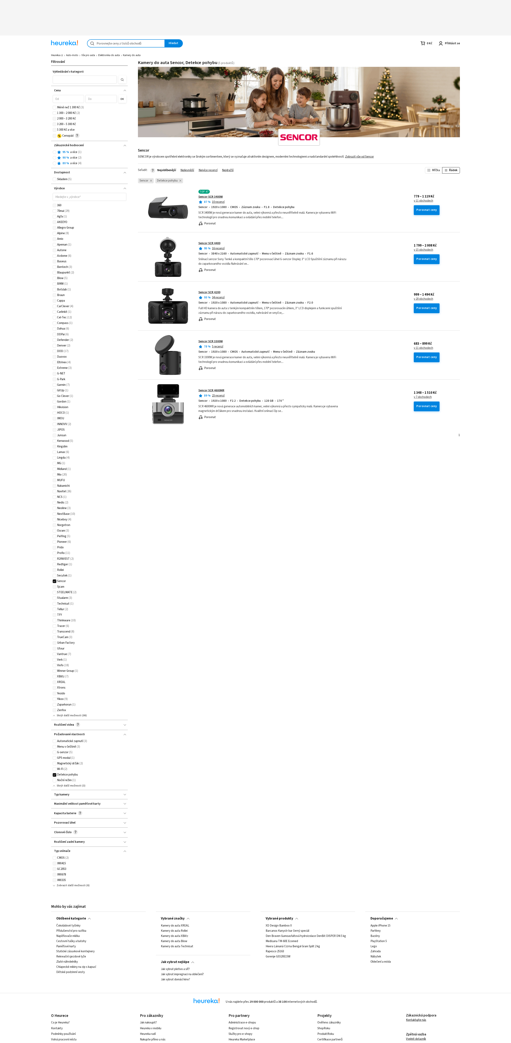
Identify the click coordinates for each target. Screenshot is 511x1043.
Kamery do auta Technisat (177, 946)
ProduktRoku (325, 1034)
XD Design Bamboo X (279, 926)
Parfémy (375, 931)
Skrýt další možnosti (69, 715)
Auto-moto (72, 55)
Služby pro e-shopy (240, 1034)
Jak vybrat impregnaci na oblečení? (182, 974)
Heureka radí (148, 1034)
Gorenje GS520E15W (278, 957)
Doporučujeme (381, 918)
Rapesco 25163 (275, 951)
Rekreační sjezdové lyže (71, 957)
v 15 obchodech (423, 250)
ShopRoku (323, 1028)
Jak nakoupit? (148, 1022)
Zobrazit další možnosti (71, 885)
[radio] (54, 152)
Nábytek (375, 957)
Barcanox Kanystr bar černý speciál (287, 931)
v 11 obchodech (423, 201)
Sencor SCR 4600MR (211, 390)
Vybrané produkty (279, 918)
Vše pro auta (88, 55)
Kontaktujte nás (416, 1020)
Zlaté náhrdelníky (67, 962)
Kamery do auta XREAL (175, 926)
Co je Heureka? (60, 1022)
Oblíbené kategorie (71, 918)
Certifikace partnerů (330, 1039)
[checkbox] (54, 107)
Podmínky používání (63, 1034)
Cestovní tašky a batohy (71, 941)
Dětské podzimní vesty (70, 972)
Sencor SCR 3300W (210, 341)
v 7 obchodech (423, 397)
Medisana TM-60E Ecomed (282, 941)
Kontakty (57, 1028)
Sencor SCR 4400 (209, 243)
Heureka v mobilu (150, 1028)
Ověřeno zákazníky (329, 1022)
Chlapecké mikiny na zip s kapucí (76, 967)
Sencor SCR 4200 (209, 292)
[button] (85, 80)
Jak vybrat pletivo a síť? (175, 969)
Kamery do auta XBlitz (174, 936)
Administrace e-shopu (242, 1022)
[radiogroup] (89, 158)
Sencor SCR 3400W (210, 197)
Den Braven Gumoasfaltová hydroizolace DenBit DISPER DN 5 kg (306, 936)
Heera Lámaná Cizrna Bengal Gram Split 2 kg (293, 946)
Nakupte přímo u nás (152, 1039)
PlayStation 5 (378, 941)
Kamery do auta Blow (174, 941)
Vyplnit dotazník (416, 1039)
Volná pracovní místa (63, 1039)
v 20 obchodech (423, 299)
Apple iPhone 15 (380, 926)
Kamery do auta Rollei (174, 931)
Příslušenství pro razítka (71, 931)
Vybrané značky (173, 918)
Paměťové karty (66, 946)
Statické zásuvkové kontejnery (75, 951)
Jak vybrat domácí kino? (175, 979)
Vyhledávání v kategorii (68, 72)
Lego (373, 946)
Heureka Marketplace (242, 1039)
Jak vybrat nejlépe (175, 962)
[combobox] (126, 43)
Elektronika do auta (109, 55)
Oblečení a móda (380, 962)
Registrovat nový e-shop (244, 1028)
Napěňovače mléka (68, 936)
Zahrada (375, 951)
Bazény (375, 936)
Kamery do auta (132, 55)
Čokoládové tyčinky (68, 926)
